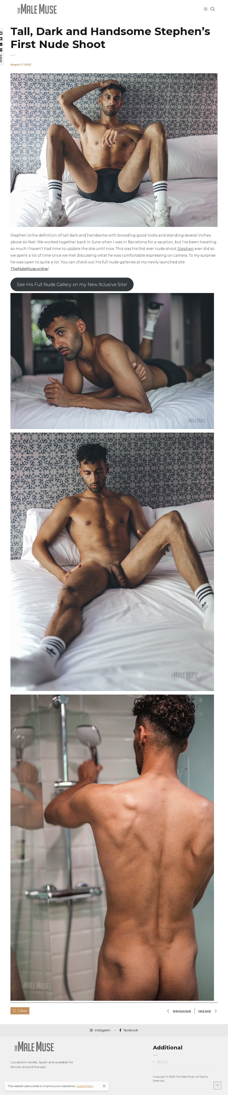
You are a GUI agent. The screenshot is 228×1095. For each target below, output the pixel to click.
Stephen (185, 249)
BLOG (162, 1062)
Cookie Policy (84, 1086)
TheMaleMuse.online (29, 269)
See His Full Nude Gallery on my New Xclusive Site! (72, 284)
